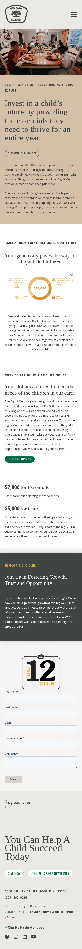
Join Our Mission (19, 459)
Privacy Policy (39, 912)
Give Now (14, 873)
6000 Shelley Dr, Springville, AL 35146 (35, 891)
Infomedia (40, 906)
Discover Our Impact (22, 153)
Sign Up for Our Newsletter (50, 873)
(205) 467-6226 (16, 897)
